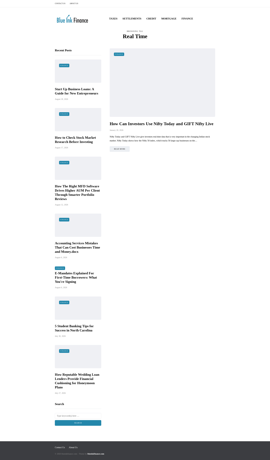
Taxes (113, 18)
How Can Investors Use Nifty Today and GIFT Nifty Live (161, 123)
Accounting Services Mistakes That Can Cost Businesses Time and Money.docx (77, 247)
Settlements (131, 18)
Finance (187, 18)
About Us (74, 4)
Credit (151, 18)
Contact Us (60, 4)
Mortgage (168, 18)
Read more (119, 149)
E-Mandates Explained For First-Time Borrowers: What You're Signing (76, 277)
